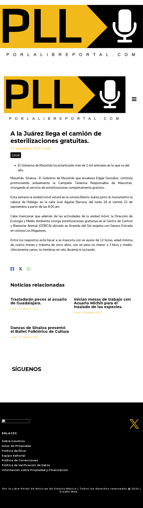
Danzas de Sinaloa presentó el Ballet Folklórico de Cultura (39, 329)
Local (46, 148)
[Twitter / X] (20, 268)
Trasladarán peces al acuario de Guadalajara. (38, 301)
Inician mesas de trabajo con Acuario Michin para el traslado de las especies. (102, 303)
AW (80, 491)
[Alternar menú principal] (134, 99)
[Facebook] (12, 268)
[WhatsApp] (29, 268)
